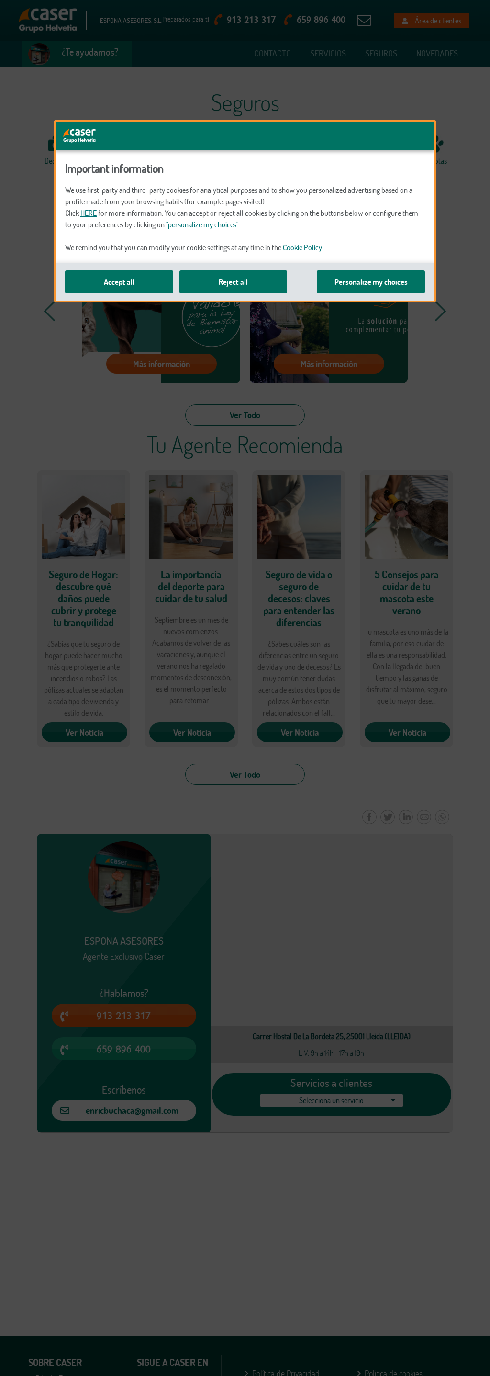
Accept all (119, 282)
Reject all (233, 282)
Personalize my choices (371, 282)
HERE (88, 213)
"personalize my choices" (202, 224)
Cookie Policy (302, 247)
